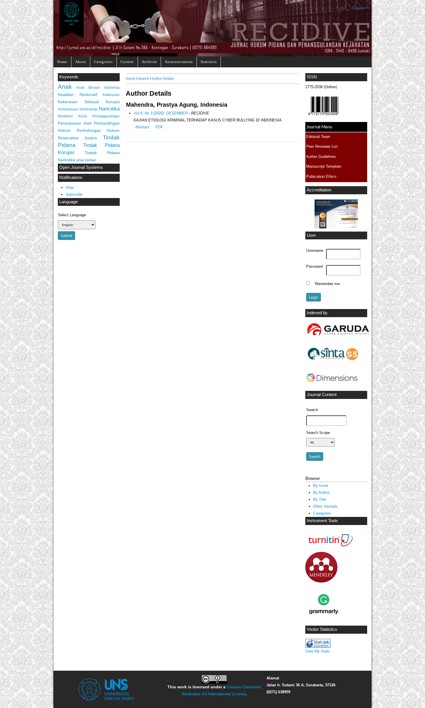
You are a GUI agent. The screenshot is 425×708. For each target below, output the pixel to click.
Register (359, 8)
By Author (321, 492)
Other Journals (325, 506)
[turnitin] (329, 547)
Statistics (209, 62)
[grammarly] (323, 621)
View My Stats (317, 651)
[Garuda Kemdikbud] (337, 336)
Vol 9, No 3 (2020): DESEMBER (161, 113)
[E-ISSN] (323, 116)
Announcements (179, 62)
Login (341, 8)
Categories (103, 62)
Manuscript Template (323, 166)
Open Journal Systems (81, 167)
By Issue (320, 485)
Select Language (72, 215)
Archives (149, 62)
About (80, 62)
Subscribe (74, 194)
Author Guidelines (321, 156)
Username (314, 251)
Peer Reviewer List (322, 146)
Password (314, 267)
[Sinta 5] (332, 363)
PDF (159, 127)
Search (143, 78)
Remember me (327, 284)
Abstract (142, 127)
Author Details (163, 78)
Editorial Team (318, 136)
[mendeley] (321, 581)
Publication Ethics (321, 176)
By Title (319, 499)
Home (62, 62)
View (70, 187)
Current (127, 62)
